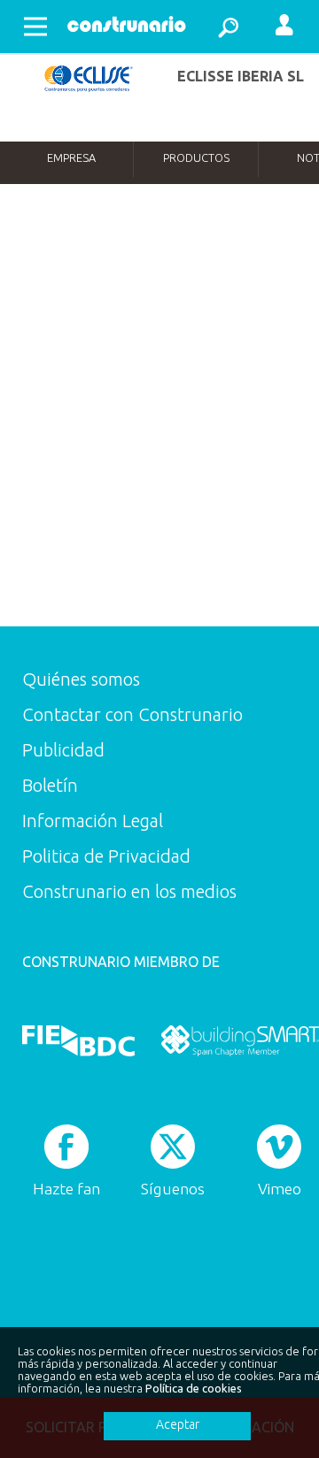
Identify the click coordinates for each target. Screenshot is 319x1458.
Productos (196, 157)
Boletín (50, 785)
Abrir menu (35, 26)
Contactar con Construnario (132, 714)
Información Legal (92, 820)
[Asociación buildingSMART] (239, 1040)
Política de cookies (193, 1388)
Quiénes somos (81, 679)
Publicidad (63, 750)
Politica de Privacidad (106, 856)
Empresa (71, 157)
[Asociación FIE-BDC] (78, 1040)
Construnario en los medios (129, 891)
